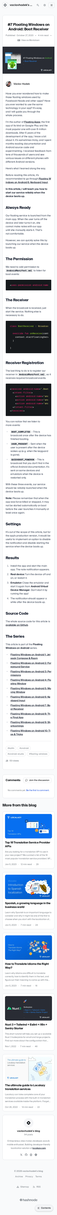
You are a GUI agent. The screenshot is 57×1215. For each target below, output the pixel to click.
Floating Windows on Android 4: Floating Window (30, 682)
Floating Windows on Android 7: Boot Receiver (30, 707)
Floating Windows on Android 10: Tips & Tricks (30, 733)
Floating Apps (32, 122)
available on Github (17, 625)
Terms (38, 1176)
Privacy (29, 1176)
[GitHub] (26, 1155)
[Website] (31, 1155)
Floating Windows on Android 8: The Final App (30, 716)
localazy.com (39, 1148)
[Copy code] (47, 283)
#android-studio (16, 754)
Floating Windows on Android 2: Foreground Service (30, 665)
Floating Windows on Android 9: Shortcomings (30, 724)
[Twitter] (21, 1155)
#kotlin (11, 748)
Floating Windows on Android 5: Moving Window (30, 690)
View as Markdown (30, 40)
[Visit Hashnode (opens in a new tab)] (28, 1200)
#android (24, 748)
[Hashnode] (35, 1155)
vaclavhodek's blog (21, 5)
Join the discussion (39, 780)
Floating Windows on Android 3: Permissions (30, 673)
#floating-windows (38, 754)
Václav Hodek (22, 84)
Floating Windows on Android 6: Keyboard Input (28, 181)
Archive (19, 1176)
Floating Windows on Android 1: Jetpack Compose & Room (30, 656)
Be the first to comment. (37, 790)
